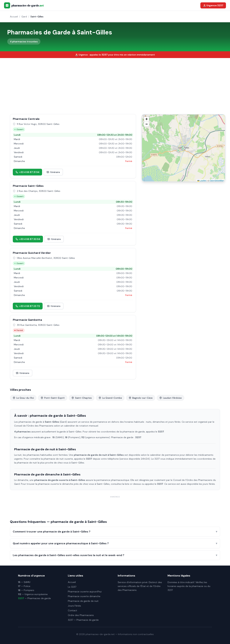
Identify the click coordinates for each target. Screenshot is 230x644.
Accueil (14, 16)
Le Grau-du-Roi (25, 397)
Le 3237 (72, 586)
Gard (24, 16)
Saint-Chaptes (83, 397)
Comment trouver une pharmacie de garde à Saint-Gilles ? (115, 531)
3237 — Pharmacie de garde (83, 619)
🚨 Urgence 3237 (213, 5)
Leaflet (202, 180)
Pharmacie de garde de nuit (83, 600)
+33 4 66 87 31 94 (29, 172)
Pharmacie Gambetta (27, 320)
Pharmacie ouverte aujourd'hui (85, 591)
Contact (72, 610)
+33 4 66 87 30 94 (29, 239)
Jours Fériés (74, 605)
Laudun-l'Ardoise (172, 397)
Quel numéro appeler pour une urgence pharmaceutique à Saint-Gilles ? (115, 543)
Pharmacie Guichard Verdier (32, 253)
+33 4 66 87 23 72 (29, 306)
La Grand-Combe (112, 397)
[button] (178, 150)
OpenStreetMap (217, 180)
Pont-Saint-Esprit (54, 397)
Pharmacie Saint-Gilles (28, 186)
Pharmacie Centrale (26, 119)
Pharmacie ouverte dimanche (84, 596)
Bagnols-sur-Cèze (142, 397)
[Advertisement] (115, 83)
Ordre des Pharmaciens (81, 615)
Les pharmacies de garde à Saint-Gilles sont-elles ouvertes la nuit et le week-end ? (115, 555)
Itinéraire (55, 172)
